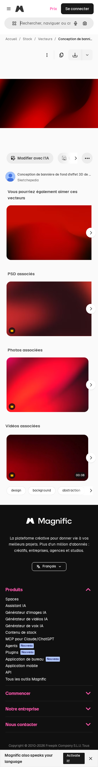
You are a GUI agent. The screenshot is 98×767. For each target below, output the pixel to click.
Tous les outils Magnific (25, 679)
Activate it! (73, 758)
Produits (14, 589)
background (42, 490)
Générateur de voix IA (24, 625)
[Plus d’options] (46, 54)
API (8, 672)
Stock (27, 39)
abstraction (71, 490)
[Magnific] (49, 522)
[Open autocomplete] (12, 23)
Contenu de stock (20, 632)
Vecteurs (45, 39)
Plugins (19, 652)
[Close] (90, 758)
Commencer (17, 693)
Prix (53, 8)
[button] (49, 566)
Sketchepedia (28, 180)
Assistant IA (15, 605)
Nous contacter (21, 724)
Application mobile (21, 665)
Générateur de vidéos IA (26, 619)
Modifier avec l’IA (33, 158)
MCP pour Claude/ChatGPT (29, 638)
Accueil (11, 39)
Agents (19, 645)
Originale (36, 73)
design (16, 490)
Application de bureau (32, 659)
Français (49, 566)
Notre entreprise (22, 709)
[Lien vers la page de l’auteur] (10, 177)
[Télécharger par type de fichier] (87, 54)
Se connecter (77, 8)
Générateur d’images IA (25, 612)
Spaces (12, 599)
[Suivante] (76, 158)
